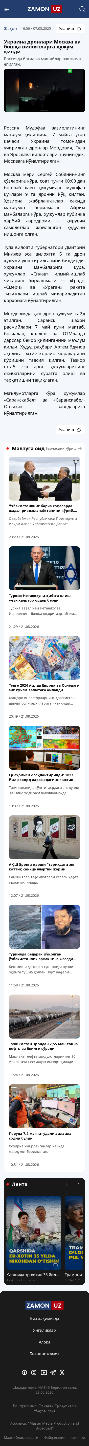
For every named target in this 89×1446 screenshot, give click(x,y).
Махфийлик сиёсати (21, 1437)
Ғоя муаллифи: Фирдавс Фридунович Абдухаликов (44, 1408)
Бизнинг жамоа (45, 1354)
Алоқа (44, 1342)
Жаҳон (10, 28)
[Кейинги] (79, 1184)
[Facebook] (25, 1372)
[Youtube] (44, 1372)
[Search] (82, 9)
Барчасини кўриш (61, 448)
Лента (19, 1184)
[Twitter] (63, 1372)
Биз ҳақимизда (44, 1318)
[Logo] (44, 9)
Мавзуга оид (28, 448)
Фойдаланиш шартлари (64, 1437)
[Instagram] (35, 1372)
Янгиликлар (44, 1330)
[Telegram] (54, 1372)
